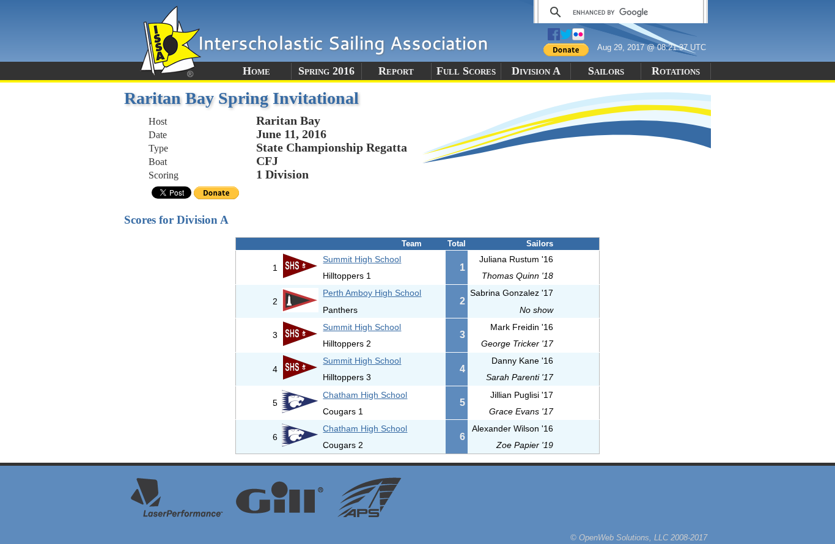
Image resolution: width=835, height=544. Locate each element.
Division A (536, 71)
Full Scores (466, 71)
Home (256, 71)
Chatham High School (365, 395)
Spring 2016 (326, 71)
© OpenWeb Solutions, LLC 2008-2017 (638, 537)
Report (396, 71)
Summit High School (362, 259)
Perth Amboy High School (372, 293)
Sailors (606, 71)
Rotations (676, 71)
